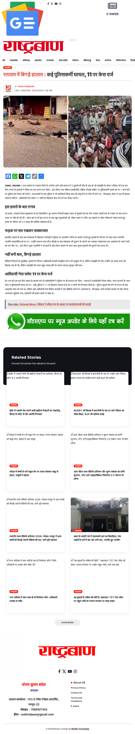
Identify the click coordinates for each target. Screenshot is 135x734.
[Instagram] (60, 4)
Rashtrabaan (26, 86)
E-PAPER (113, 14)
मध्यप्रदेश (8, 67)
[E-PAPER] (112, 6)
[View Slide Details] (67, 321)
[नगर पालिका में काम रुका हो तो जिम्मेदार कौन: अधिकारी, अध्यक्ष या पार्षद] (35, 576)
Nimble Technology (80, 729)
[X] (52, 4)
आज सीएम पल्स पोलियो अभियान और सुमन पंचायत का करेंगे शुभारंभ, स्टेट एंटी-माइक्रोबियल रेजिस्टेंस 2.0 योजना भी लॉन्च (99, 475)
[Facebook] (48, 4)
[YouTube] (56, 4)
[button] (67, 622)
